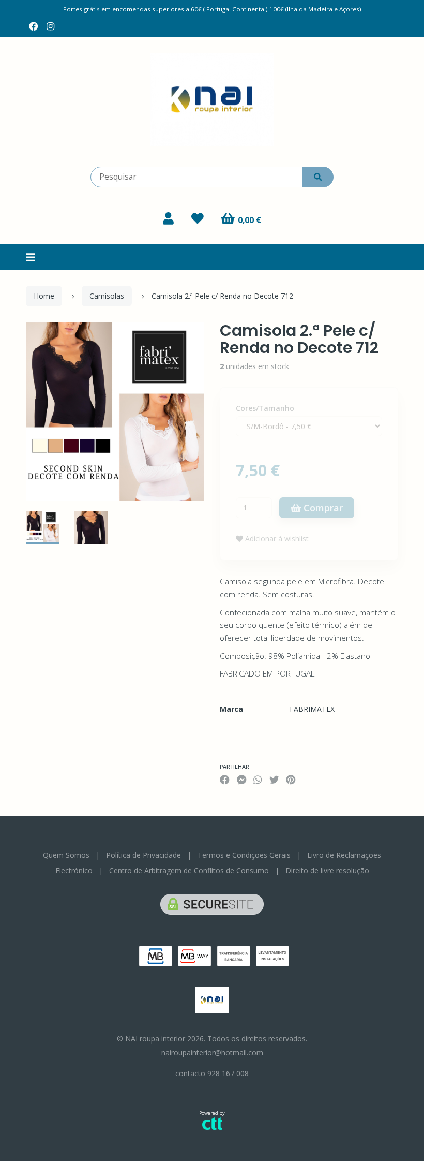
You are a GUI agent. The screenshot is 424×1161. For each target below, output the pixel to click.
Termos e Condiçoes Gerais (244, 855)
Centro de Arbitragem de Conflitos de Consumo (189, 870)
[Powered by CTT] (212, 1123)
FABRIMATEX (312, 709)
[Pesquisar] (318, 177)
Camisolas (106, 296)
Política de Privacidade (143, 855)
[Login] (168, 218)
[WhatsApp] (257, 780)
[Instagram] (50, 26)
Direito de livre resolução (327, 870)
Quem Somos (66, 855)
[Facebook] (33, 26)
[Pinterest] (291, 780)
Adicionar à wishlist (276, 538)
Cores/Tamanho (265, 408)
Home (44, 296)
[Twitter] (274, 780)
